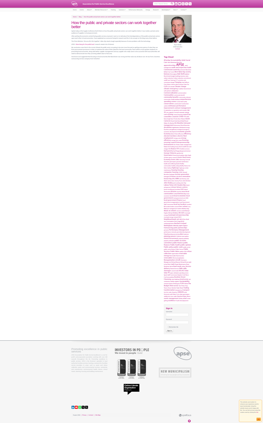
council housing (178, 114)
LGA (182, 189)
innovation (186, 176)
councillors (168, 116)
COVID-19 (182, 116)
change (172, 82)
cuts (187, 116)
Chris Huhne (167, 84)
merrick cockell (180, 211)
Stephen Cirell (181, 275)
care (169, 80)
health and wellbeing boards (172, 163)
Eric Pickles (177, 144)
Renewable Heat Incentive (177, 255)
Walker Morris (186, 296)
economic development (170, 131)
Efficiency (187, 134)
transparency (178, 290)
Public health (175, 245)
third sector (174, 285)
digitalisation (175, 127)
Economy (167, 134)
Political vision (181, 236)
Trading (186, 288)
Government (176, 155)
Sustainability (184, 281)
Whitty (181, 298)
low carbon (183, 206)
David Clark (174, 121)
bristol (169, 76)
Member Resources (101, 10)
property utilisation (169, 240)
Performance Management (179, 230)
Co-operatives (168, 110)
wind (185, 298)
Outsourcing (168, 227)
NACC (180, 217)
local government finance (173, 200)
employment (168, 138)
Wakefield (180, 296)
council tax (187, 114)
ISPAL (173, 178)
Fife (169, 149)
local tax (177, 204)
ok (258, 419)
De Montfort (179, 123)
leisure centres (182, 187)
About (89, 10)
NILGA (182, 221)
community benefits (171, 97)
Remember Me (173, 327)
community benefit (179, 95)
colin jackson (167, 91)
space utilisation (174, 273)
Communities (169, 95)
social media (175, 270)
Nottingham (168, 225)
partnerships (182, 227)
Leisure (173, 187)
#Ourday (167, 60)
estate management (185, 144)
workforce (172, 300)
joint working (176, 183)
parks (175, 227)
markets (179, 208)
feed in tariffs (182, 146)
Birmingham (173, 74)
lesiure (166, 189)
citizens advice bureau (177, 84)
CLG (169, 86)
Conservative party (182, 101)
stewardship (170, 277)
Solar (187, 270)
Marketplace (165, 10)
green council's (173, 157)
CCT (176, 80)
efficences (181, 134)
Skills (181, 268)
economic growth (184, 131)
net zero (180, 219)
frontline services (185, 149)
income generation (182, 174)
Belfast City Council (169, 72)
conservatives (169, 103)
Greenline (166, 161)
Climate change (180, 86)
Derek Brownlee (185, 125)
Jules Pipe (183, 183)
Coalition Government (185, 88)
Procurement (173, 238)
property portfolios (184, 238)
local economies (180, 196)
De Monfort (171, 123)
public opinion (185, 245)
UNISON (181, 292)
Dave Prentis (174, 119)
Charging (178, 82)
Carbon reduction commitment (182, 78)
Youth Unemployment (182, 300)
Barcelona (188, 69)
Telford (186, 283)
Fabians (166, 146)
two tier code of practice (170, 292)
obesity (176, 225)
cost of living (168, 114)
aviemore (182, 69)
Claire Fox (186, 84)
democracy (177, 125)
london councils (174, 206)
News (175, 10)
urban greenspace (184, 294)
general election (186, 151)
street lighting (175, 279)
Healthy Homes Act (185, 166)
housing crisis (177, 172)
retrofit (178, 260)
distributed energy (184, 127)
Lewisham (177, 189)
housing (174, 170)
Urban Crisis (176, 294)
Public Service (179, 249)
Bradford (186, 74)
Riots (169, 264)
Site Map (97, 415)
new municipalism (169, 221)
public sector (186, 247)
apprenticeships (170, 65)
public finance (177, 242)
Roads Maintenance (180, 264)
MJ (180, 213)
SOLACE (182, 270)
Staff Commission (172, 275)
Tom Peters (182, 285)
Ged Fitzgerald (177, 151)
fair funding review (173, 146)
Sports (165, 275)
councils (175, 116)
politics (187, 236)
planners (186, 234)
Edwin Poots (174, 134)
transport (186, 290)
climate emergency (171, 88)
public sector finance (169, 249)
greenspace (173, 161)
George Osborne (170, 153)
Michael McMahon (173, 213)
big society (187, 72)
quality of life (183, 251)
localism (183, 204)
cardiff (165, 80)
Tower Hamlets (172, 288)
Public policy (168, 247)
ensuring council (170, 142)
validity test (167, 296)
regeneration (175, 253)
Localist (168, 206)
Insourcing (168, 178)
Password (169, 319)
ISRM (177, 178)
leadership (182, 185)
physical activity (175, 234)
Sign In (169, 331)
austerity (176, 69)
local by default (181, 191)
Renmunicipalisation (178, 258)
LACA (176, 185)
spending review (184, 273)
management (173, 208)
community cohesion (185, 97)
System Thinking (173, 283)
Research (156, 10)
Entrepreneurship (182, 142)
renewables (168, 258)
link (257, 412)
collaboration (174, 91)
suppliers (176, 281)
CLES (165, 86)
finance (173, 149)
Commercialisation (171, 93)
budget (173, 76)
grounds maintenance (182, 161)
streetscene (183, 279)
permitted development (183, 232)
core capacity (169, 112)
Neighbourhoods (170, 219)
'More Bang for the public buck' (85, 44)
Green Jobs (175, 159)
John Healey (168, 183)
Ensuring (185, 140)
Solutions (122, 10)
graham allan (183, 155)
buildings (177, 76)
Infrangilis (166, 176)
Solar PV (167, 273)
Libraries (173, 191)
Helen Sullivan (168, 168)
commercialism (182, 93)
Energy (148, 10)
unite (185, 292)
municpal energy (168, 217)
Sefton (183, 266)
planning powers (170, 236)
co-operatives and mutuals (179, 110)
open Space (183, 225)
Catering (172, 80)
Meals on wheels (170, 210)
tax (179, 283)
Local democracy (180, 193)
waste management (171, 298)
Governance (168, 155)
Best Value (178, 72)
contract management (182, 108)
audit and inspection (179, 67)
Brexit (165, 76)
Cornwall (176, 112)
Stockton (177, 277)
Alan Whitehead (172, 62)
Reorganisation (169, 260)
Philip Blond (167, 234)
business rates (184, 76)
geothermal (180, 153)
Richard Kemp (184, 262)
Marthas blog (185, 208)
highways (175, 168)
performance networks (170, 232)
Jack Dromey (182, 178)
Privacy (84, 415)
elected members (170, 136)
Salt (171, 266)
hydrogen (172, 174)
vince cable (173, 296)
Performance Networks (136, 10)
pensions (166, 230)
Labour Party (168, 185)
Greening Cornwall (185, 159)
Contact (183, 10)
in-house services (176, 176)
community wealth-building (171, 99)
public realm (178, 247)
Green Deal (182, 157)
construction (177, 103)
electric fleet (182, 136)
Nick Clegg (177, 221)
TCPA (182, 283)
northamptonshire (169, 223)
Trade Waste (179, 288)
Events (82, 10)
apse (74, 5)
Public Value (174, 251)
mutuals (176, 217)
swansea (166, 283)
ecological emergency (183, 129)
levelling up (171, 189)
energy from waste (176, 140)
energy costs (177, 138)
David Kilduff (181, 121)
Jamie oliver (171, 181)
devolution (168, 127)
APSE (180, 64)
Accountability (176, 60)
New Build (186, 219)
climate (172, 86)
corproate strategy (184, 112)
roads (173, 264)
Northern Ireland (180, 223)
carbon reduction (168, 78)
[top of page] (189, 420)
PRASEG (166, 238)
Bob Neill (180, 74)
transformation (169, 290)
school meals (176, 266)
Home (75, 10)
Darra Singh (167, 119)
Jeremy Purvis (178, 181)
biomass (167, 74)
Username (169, 311)
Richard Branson (176, 262)
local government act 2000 (180, 198)
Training (113, 10)
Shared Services (174, 268)
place (182, 234)
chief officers (185, 82)
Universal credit (168, 294)
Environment (168, 144)
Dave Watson (181, 119)
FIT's (178, 149)
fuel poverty (168, 151)
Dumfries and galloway (170, 129)
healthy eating (175, 166)
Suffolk (172, 281)
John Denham (186, 181)
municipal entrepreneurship (178, 215)
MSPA (182, 213)
